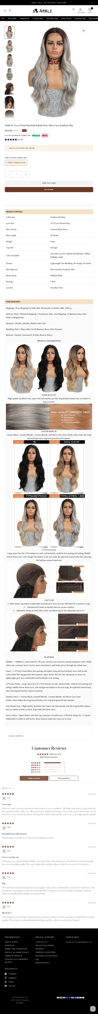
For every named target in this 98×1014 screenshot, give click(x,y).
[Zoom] (83, 30)
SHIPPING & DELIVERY (45, 952)
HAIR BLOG (10, 946)
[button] (11, 139)
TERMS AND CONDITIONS (16, 949)
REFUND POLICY (42, 963)
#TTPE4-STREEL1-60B (16, 163)
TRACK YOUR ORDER (44, 946)
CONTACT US (41, 942)
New (3, 18)
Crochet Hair (38, 18)
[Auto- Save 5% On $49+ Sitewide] (48, 2)
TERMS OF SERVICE (13, 956)
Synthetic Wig (80, 18)
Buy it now (49, 189)
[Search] (74, 9)
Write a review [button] (34, 778)
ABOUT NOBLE (11, 942)
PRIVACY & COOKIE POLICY (17, 952)
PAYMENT (39, 949)
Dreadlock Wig (52, 18)
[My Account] (10, 10)
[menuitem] (3, 18)
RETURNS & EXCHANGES (46, 956)
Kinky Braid (24, 18)
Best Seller (12, 18)
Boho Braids (66, 18)
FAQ (37, 959)
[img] (8, 794)
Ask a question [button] (64, 778)
